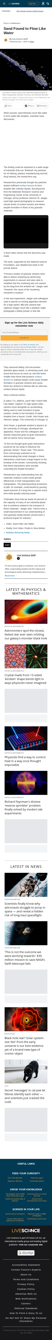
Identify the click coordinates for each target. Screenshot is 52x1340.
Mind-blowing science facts (36, 1219)
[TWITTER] (19, 558)
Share (10, 106)
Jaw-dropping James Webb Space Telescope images (15, 1195)
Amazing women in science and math (37, 1195)
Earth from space (37, 1178)
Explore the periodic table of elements (15, 1200)
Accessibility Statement (26, 1265)
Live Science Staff (20, 39)
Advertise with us (26, 1294)
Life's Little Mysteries (15, 1178)
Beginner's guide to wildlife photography (37, 1215)
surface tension (27, 185)
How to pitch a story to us (26, 1313)
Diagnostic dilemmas (15, 1181)
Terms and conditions (26, 1279)
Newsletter (43, 106)
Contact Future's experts (26, 1270)
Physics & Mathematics (12, 23)
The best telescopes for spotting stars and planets (15, 1220)
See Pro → (33, 4)
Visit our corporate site (31, 1244)
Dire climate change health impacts (30, 11)
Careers (26, 1303)
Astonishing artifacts (37, 1181)
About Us (26, 1274)
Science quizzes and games (15, 1214)
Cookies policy (26, 1289)
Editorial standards (26, 1308)
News (32, 41)
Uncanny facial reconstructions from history (37, 1200)
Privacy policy (26, 1284)
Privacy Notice (31, 347)
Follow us (31, 106)
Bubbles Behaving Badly (18, 532)
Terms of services (29, 345)
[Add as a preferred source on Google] (26, 1253)
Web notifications (26, 1299)
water (7, 545)
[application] (26, 230)
